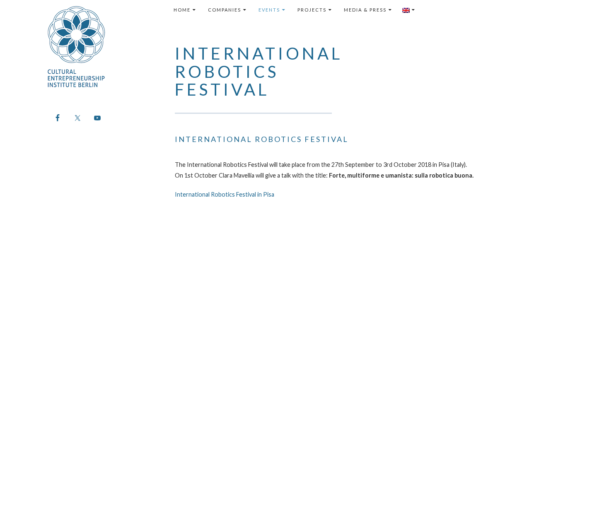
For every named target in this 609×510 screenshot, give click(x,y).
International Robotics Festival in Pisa (224, 194)
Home (182, 9)
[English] (408, 10)
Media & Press (365, 9)
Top (589, 490)
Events (269, 9)
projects (311, 9)
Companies (224, 9)
